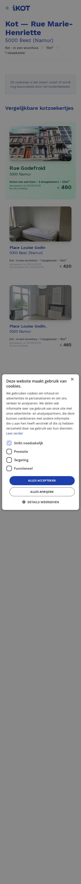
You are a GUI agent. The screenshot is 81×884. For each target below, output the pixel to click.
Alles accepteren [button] (42, 480)
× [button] (72, 379)
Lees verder (14, 433)
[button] (40, 502)
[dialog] (40, 442)
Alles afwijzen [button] (42, 492)
